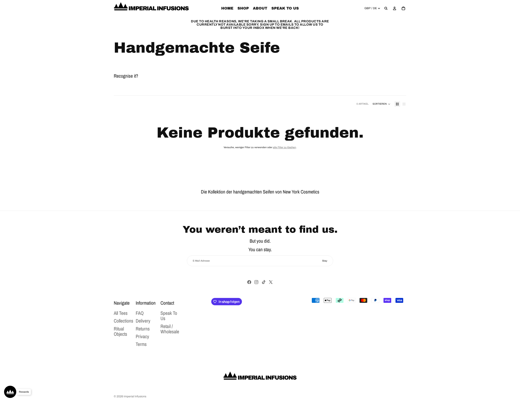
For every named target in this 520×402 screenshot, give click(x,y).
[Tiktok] (263, 282)
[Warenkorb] (403, 8)
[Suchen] (385, 8)
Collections (123, 320)
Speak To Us (168, 316)
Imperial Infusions (135, 396)
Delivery (143, 320)
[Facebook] (249, 282)
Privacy (142, 336)
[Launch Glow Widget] (10, 392)
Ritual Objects (120, 331)
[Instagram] (256, 282)
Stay (324, 260)
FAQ (140, 313)
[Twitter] (270, 282)
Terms (141, 344)
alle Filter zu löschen (284, 147)
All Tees (121, 313)
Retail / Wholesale (169, 329)
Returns (143, 328)
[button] (381, 104)
